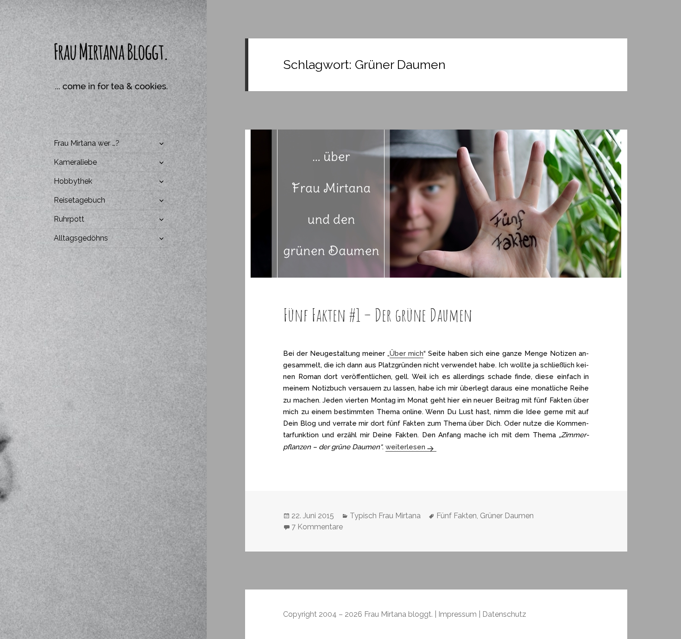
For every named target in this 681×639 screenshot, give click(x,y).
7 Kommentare (317, 526)
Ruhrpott (69, 219)
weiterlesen (410, 447)
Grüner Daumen (507, 515)
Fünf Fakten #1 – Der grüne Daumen (377, 314)
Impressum (457, 614)
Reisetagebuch (79, 200)
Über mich (406, 353)
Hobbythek (73, 181)
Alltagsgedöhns (81, 238)
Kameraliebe (75, 162)
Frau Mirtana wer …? (87, 143)
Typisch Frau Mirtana (385, 515)
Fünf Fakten (456, 515)
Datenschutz (504, 614)
